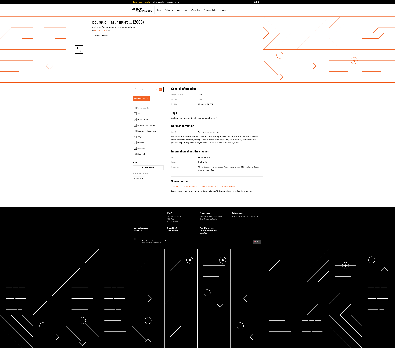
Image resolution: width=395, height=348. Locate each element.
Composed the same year (208, 186)
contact (223, 10)
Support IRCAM (172, 228)
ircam (135, 2)
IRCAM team (138, 230)
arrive (177, 2)
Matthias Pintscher (100, 30)
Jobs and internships (141, 228)
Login (255, 2)
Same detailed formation (227, 186)
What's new (195, 10)
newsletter (170, 2)
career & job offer (144, 2)
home (159, 10)
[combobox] (148, 89)
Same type (176, 186)
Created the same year (190, 186)
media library (182, 10)
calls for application (158, 2)
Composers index (210, 10)
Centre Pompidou (172, 230)
